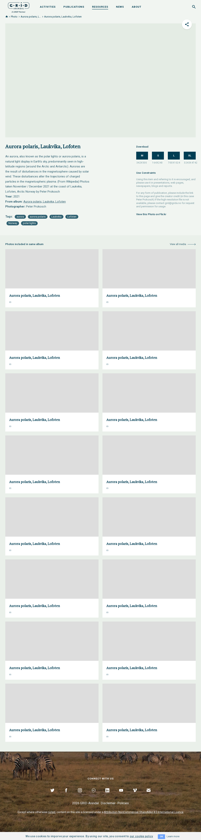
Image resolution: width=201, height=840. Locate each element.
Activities (48, 6)
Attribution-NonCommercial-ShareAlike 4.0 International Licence (144, 812)
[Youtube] (121, 794)
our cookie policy (141, 836)
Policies (123, 803)
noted (51, 812)
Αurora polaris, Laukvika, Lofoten (44, 201)
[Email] (148, 794)
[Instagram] (80, 794)
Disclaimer (108, 803)
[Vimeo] (135, 794)
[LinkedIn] (107, 794)
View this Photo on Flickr (151, 214)
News (120, 6)
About (136, 6)
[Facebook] (66, 794)
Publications (73, 6)
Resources (100, 6)
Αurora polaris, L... (31, 16)
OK (161, 836)
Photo (14, 16)
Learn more (173, 836)
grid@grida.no (173, 203)
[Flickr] (93, 794)
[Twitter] (52, 794)
